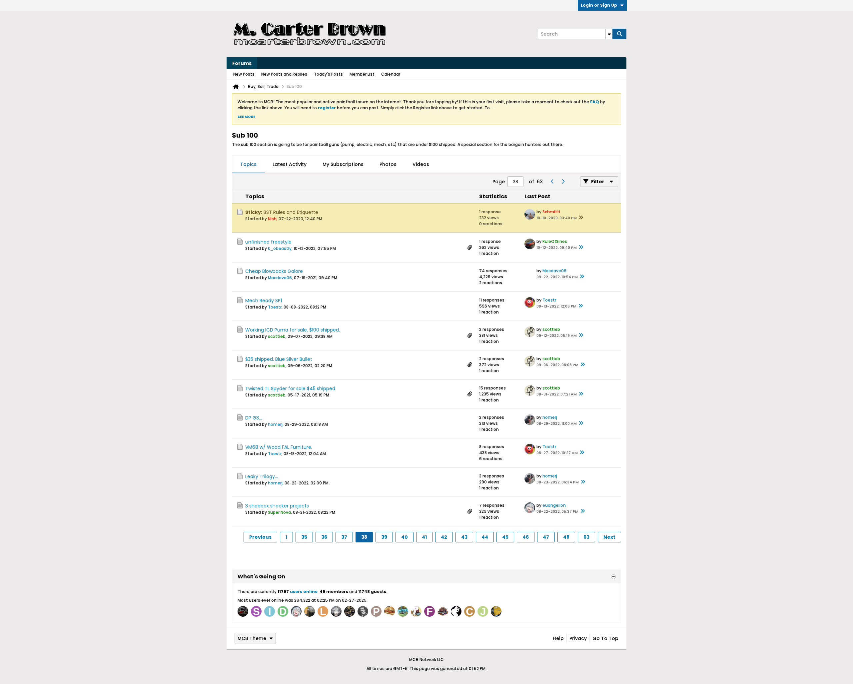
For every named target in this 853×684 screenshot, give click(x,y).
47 (546, 537)
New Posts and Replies (284, 74)
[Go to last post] (580, 218)
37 (344, 537)
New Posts (244, 74)
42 (444, 537)
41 (424, 537)
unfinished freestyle (268, 242)
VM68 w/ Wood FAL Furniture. (278, 447)
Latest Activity (290, 164)
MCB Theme (252, 638)
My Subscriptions (343, 164)
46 (525, 537)
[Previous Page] (552, 181)
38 (364, 537)
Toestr (275, 307)
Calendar (390, 74)
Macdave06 (280, 278)
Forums (242, 63)
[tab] (248, 164)
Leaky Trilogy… (261, 476)
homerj (275, 424)
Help (558, 638)
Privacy (578, 638)
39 (384, 537)
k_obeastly (280, 248)
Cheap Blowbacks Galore (274, 271)
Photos (388, 164)
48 (566, 537)
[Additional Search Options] (609, 34)
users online (304, 591)
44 (484, 537)
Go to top (605, 638)
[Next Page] (563, 181)
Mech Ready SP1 (263, 300)
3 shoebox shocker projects (277, 505)
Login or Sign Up (599, 5)
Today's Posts (328, 74)
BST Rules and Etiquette (291, 212)
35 (304, 537)
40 (404, 537)
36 (324, 537)
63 (586, 537)
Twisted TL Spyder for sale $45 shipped (290, 388)
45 (505, 537)
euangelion (554, 505)
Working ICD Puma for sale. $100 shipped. (292, 330)
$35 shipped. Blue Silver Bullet (278, 359)
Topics (248, 164)
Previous (260, 537)
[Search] (619, 34)
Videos (421, 164)
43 (464, 537)
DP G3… (253, 417)
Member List (362, 74)
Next (609, 537)
